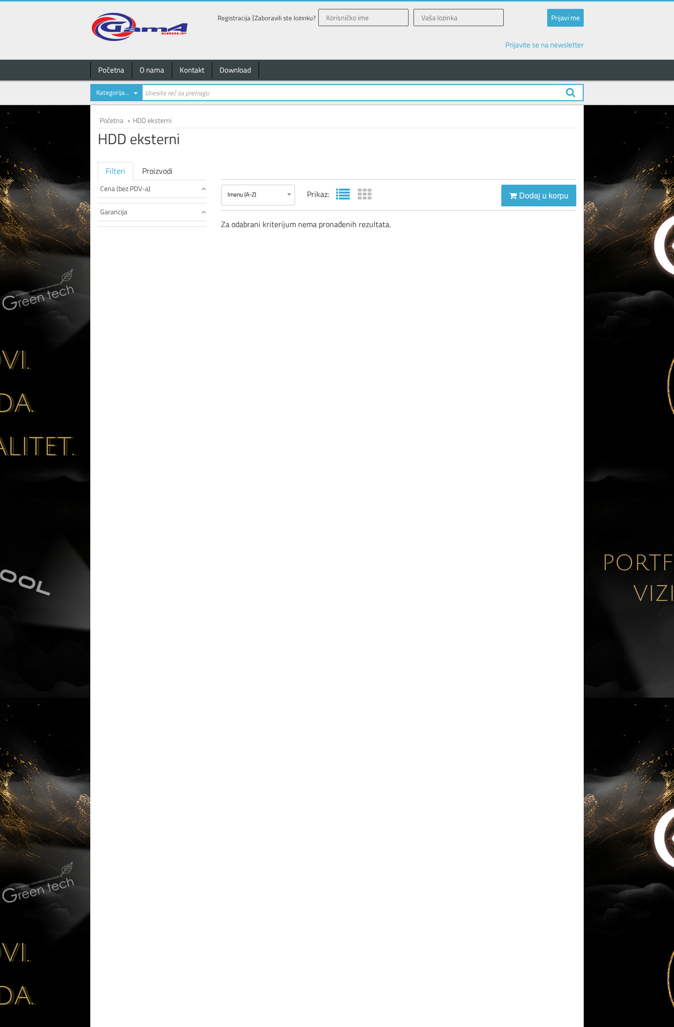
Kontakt (192, 70)
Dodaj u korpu (543, 195)
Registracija (234, 18)
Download (235, 70)
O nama (152, 70)
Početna (111, 70)
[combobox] (116, 94)
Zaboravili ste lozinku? (285, 18)
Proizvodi (157, 171)
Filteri (115, 171)
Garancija (113, 211)
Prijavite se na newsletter (544, 44)
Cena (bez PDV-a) (125, 188)
